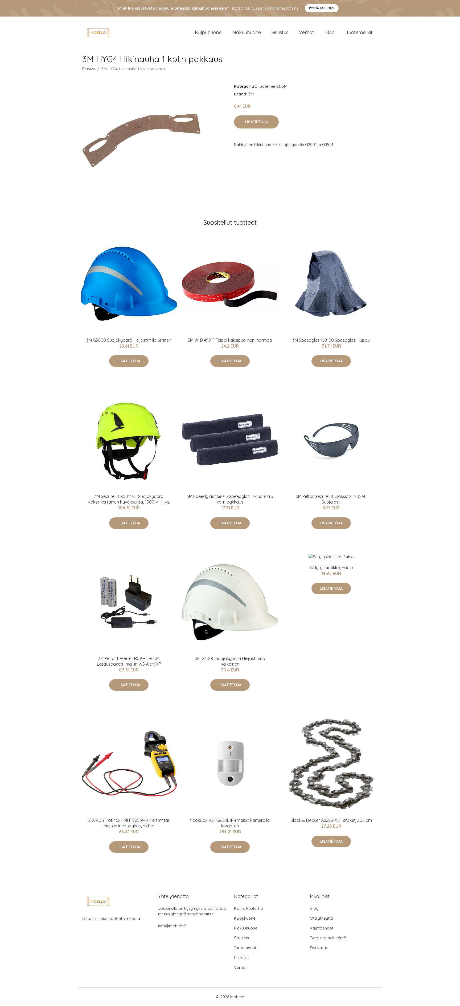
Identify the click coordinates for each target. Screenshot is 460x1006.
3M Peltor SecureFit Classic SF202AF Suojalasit (331, 499)
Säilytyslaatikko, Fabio (331, 567)
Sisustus (280, 32)
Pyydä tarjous (321, 8)
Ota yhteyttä (321, 918)
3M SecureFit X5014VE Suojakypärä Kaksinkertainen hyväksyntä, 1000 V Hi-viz (129, 499)
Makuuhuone (246, 32)
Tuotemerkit (359, 32)
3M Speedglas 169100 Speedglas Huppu (331, 340)
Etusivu (88, 68)
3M (284, 86)
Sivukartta (319, 947)
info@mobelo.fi (172, 925)
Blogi (330, 32)
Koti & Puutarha (248, 908)
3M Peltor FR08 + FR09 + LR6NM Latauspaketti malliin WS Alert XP (129, 661)
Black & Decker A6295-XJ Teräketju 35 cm (331, 820)
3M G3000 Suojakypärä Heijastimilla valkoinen (230, 661)
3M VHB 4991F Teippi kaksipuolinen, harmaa (230, 340)
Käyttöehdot (321, 928)
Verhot (306, 32)
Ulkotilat (241, 957)
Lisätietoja (256, 121)
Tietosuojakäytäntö (328, 937)
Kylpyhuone (208, 32)
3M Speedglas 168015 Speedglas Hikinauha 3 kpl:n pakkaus (230, 499)
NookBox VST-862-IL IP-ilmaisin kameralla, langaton (230, 823)
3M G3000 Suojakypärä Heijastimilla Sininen (129, 340)
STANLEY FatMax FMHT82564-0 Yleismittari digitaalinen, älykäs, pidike (129, 823)
